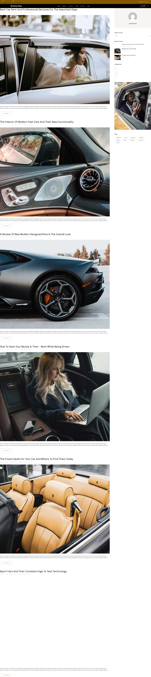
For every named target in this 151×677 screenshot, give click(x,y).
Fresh (12, 12)
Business (119, 137)
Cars (126, 137)
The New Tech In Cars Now (128, 55)
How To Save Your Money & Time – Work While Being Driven (35, 347)
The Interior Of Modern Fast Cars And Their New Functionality (36, 122)
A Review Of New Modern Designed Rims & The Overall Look (35, 234)
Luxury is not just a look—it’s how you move (133, 44)
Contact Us (82, 6)
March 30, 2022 (4, 12)
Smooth (26, 12)
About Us (64, 6)
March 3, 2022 (4, 574)
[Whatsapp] (145, 2)
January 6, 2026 (126, 46)
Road (16, 12)
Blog (77, 6)
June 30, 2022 (126, 50)
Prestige (116, 74)
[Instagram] (139, 2)
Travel (30, 12)
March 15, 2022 (4, 349)
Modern (141, 137)
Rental (116, 75)
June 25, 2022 (126, 57)
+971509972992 (17, 2)
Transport (141, 140)
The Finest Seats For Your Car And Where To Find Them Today (36, 459)
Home (58, 6)
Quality (118, 140)
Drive (116, 68)
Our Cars (70, 6)
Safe (125, 140)
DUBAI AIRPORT (7, 2)
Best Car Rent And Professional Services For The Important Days (38, 9)
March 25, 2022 (4, 124)
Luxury (116, 72)
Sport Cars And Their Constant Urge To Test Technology (33, 571)
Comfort (21, 12)
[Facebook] (143, 2)
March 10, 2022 (4, 461)
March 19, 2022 (4, 237)
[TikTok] (141, 2)
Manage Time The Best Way (129, 48)
